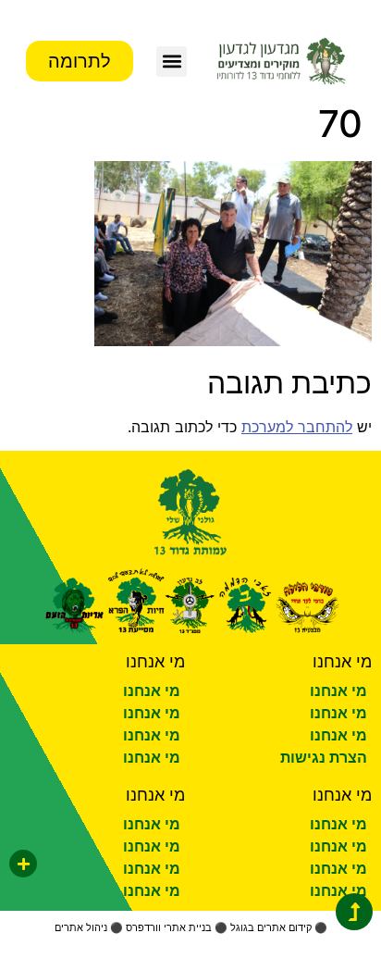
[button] (171, 61)
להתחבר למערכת (296, 426)
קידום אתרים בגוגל (271, 927)
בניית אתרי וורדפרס (169, 927)
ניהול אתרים (81, 927)
